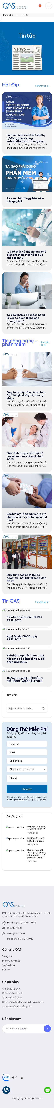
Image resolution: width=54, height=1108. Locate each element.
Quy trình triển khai (12, 997)
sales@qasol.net (16, 933)
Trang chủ (8, 14)
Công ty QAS (12, 949)
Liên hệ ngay (11, 1019)
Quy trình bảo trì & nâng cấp (16, 1006)
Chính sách (10, 982)
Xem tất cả (41, 85)
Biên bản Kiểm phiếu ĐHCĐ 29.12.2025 (36, 827)
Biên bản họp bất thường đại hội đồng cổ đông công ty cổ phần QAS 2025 (36, 854)
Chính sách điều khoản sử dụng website (23, 1001)
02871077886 (14, 927)
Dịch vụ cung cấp (11, 960)
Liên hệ (6, 969)
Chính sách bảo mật (12, 993)
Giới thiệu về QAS (11, 988)
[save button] (47, 1028)
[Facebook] (16, 1077)
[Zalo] (22, 1077)
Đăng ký (27, 788)
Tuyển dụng (8, 965)
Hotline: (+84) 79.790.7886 (21, 922)
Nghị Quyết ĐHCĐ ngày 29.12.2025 (35, 839)
